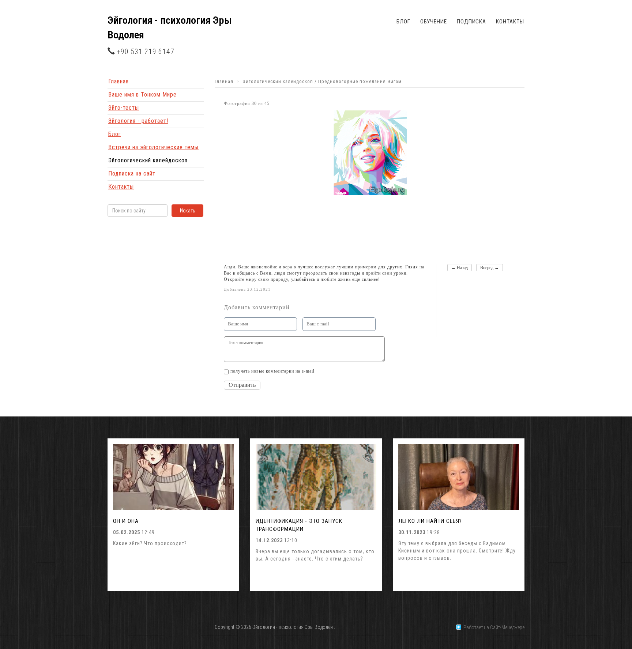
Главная (118, 81)
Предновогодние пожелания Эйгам (360, 81)
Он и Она (126, 521)
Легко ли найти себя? (430, 521)
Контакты (510, 21)
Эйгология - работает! (138, 120)
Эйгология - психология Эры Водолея (170, 27)
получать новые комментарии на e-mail (272, 371)
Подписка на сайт (131, 173)
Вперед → (489, 267)
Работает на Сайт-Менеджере (492, 627)
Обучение (433, 21)
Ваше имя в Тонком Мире (142, 94)
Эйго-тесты (123, 107)
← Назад (459, 267)
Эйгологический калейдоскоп (148, 160)
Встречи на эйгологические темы (153, 147)
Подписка (471, 21)
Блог (403, 21)
